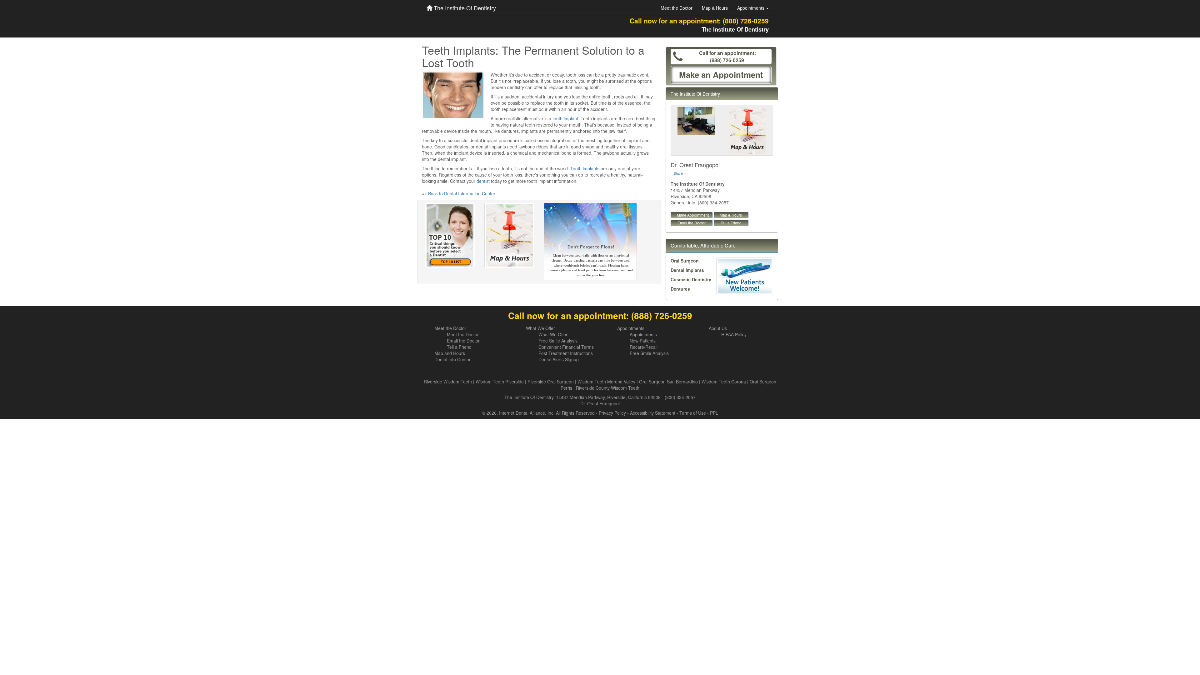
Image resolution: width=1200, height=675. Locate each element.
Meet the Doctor (676, 8)
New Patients (643, 341)
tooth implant (565, 118)
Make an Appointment (721, 74)
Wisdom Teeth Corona (724, 381)
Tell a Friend (731, 222)
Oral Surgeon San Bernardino (668, 381)
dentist (483, 181)
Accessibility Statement (652, 413)
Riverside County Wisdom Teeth (607, 388)
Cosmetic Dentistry (691, 279)
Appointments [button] (751, 8)
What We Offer (540, 328)
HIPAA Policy (734, 334)
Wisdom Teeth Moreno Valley (606, 381)
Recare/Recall (644, 347)
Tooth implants (584, 168)
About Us (718, 328)
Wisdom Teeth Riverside (500, 381)
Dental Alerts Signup (558, 359)
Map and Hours (449, 353)
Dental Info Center (452, 359)
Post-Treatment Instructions (565, 353)
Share (678, 173)
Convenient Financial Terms (566, 347)
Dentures (680, 289)
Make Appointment (693, 215)
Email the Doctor (692, 222)
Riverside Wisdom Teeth (448, 381)
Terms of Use (692, 413)
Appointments (630, 328)
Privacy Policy (612, 413)
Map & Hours (715, 8)
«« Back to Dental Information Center (458, 193)
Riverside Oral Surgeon (551, 381)
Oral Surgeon (685, 261)
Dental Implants (687, 270)
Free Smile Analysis (558, 341)
